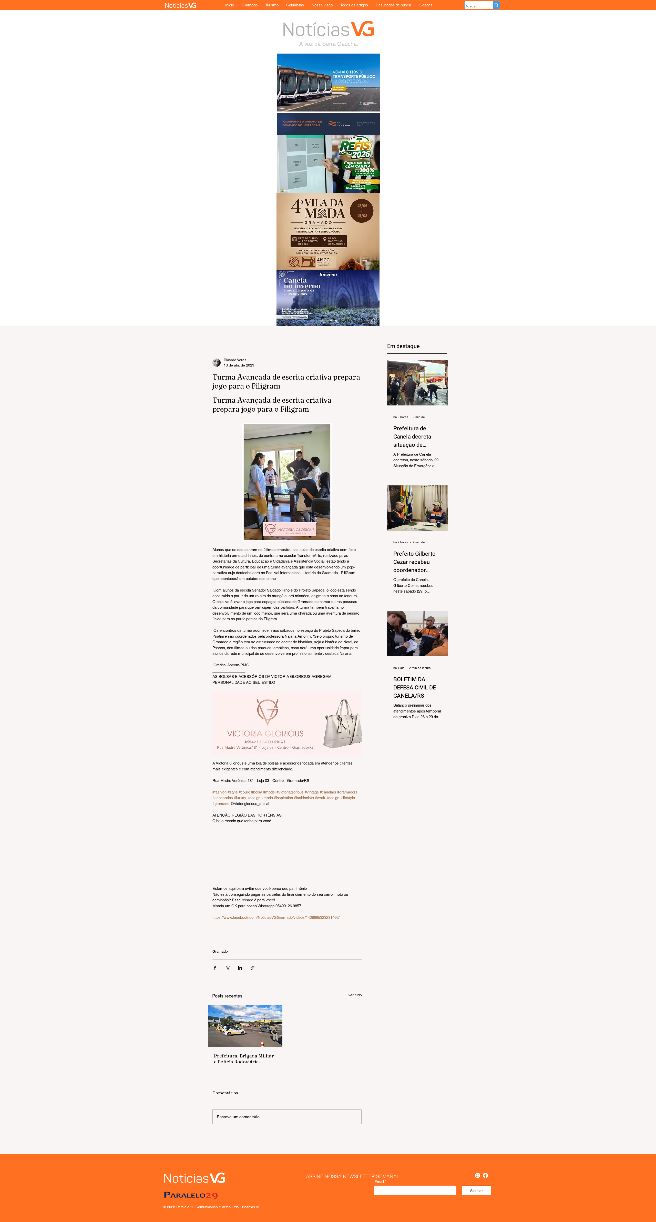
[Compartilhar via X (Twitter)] (227, 967)
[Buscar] (496, 5)
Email (379, 1182)
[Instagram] (477, 1175)
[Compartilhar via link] (252, 967)
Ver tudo (355, 995)
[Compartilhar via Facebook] (214, 967)
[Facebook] (485, 1175)
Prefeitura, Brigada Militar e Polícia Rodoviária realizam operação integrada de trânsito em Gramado (244, 1059)
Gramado (220, 951)
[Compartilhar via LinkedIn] (240, 967)
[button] (425, 5)
